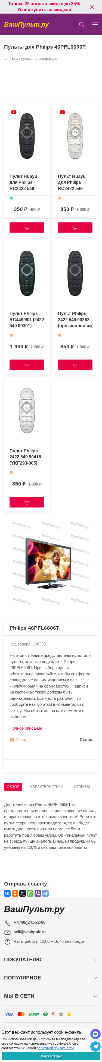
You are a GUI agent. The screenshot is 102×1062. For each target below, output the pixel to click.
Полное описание (26, 728)
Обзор (13, 787)
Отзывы (82, 787)
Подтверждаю (51, 1056)
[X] (22, 893)
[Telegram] (45, 893)
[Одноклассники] (15, 893)
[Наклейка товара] (14, 112)
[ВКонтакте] (7, 893)
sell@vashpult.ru (30, 931)
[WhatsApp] (30, 893)
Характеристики (46, 787)
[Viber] (38, 893)
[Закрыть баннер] (92, 7)
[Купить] (27, 227)
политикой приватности (55, 1048)
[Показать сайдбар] (95, 24)
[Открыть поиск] (81, 24)
